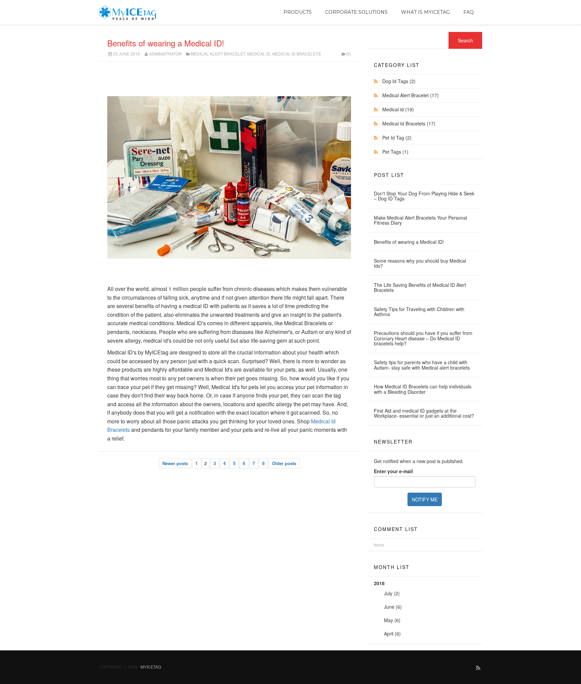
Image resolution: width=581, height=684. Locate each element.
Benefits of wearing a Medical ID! (165, 43)
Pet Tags (395, 151)
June (389, 606)
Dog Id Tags (399, 81)
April (388, 633)
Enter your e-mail (393, 471)
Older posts (284, 463)
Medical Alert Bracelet (218, 53)
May (388, 620)
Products (297, 12)
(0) (348, 53)
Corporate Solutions (356, 12)
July (388, 593)
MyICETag (151, 667)
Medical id (258, 53)
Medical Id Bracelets (296, 53)
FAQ (468, 12)
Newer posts (175, 463)
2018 (388, 608)
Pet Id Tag (397, 137)
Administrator (165, 53)
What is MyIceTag (425, 12)
